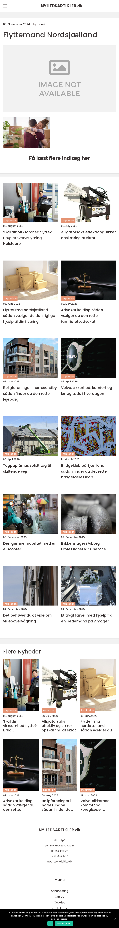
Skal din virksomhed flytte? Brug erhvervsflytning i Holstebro (27, 237)
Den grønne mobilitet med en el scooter (30, 546)
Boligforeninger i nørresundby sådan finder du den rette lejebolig (30, 393)
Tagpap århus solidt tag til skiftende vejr (27, 468)
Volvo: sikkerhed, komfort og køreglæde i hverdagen (86, 390)
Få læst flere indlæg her (59, 158)
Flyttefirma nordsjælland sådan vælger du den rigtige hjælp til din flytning (29, 315)
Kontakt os (59, 908)
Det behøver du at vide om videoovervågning (27, 618)
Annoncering (59, 891)
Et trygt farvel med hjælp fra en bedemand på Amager (86, 618)
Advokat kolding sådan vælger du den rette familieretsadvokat (82, 315)
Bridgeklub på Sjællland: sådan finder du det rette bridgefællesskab (84, 471)
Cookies (59, 902)
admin (41, 24)
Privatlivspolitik (64, 923)
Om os (59, 897)
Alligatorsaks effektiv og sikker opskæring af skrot (88, 234)
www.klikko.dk (63, 861)
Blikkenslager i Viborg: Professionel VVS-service (83, 546)
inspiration (10, 220)
